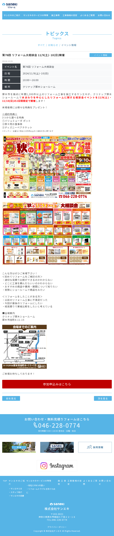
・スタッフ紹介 (15, 492)
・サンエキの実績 (16, 495)
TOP (5, 480)
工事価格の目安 (70, 15)
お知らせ (53, 45)
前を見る (11, 398)
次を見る (103, 398)
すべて (41, 45)
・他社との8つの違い (35, 485)
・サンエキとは (15, 488)
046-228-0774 (59, 425)
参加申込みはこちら (57, 384)
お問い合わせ (104, 15)
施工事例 (55, 15)
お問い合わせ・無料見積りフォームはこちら (57, 419)
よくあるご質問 (87, 15)
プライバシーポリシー (57, 527)
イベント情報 (68, 45)
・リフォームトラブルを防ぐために (40, 490)
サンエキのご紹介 (12, 15)
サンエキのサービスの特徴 (35, 15)
